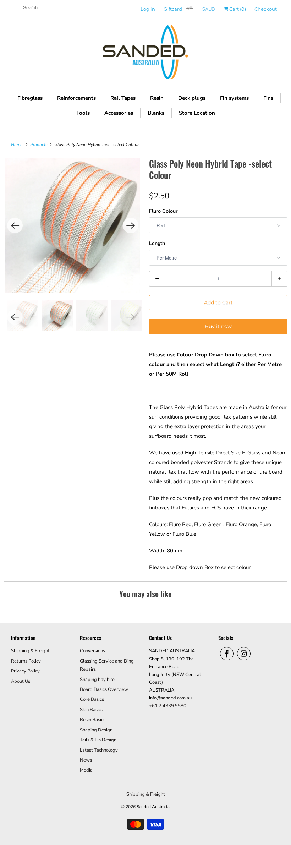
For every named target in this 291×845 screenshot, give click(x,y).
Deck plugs (191, 98)
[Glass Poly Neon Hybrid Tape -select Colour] (72, 225)
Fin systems (234, 98)
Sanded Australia (153, 806)
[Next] (130, 225)
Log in (148, 9)
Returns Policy (26, 661)
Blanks (156, 112)
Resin (157, 98)
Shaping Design (96, 730)
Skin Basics (91, 710)
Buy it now (218, 326)
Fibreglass (30, 98)
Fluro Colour (163, 211)
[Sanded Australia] (145, 54)
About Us (20, 681)
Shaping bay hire (97, 679)
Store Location (197, 112)
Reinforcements (76, 98)
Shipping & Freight (30, 651)
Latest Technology (99, 750)
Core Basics (92, 699)
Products (39, 144)
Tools (83, 112)
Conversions (92, 651)
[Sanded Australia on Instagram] (244, 653)
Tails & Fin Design (98, 740)
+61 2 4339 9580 (167, 706)
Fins (268, 98)
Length (157, 243)
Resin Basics (92, 719)
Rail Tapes (123, 98)
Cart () (237, 9)
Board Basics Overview (104, 689)
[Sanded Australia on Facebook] (227, 653)
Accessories (118, 112)
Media (86, 770)
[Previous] (15, 225)
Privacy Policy (25, 671)
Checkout (265, 9)
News (86, 760)
